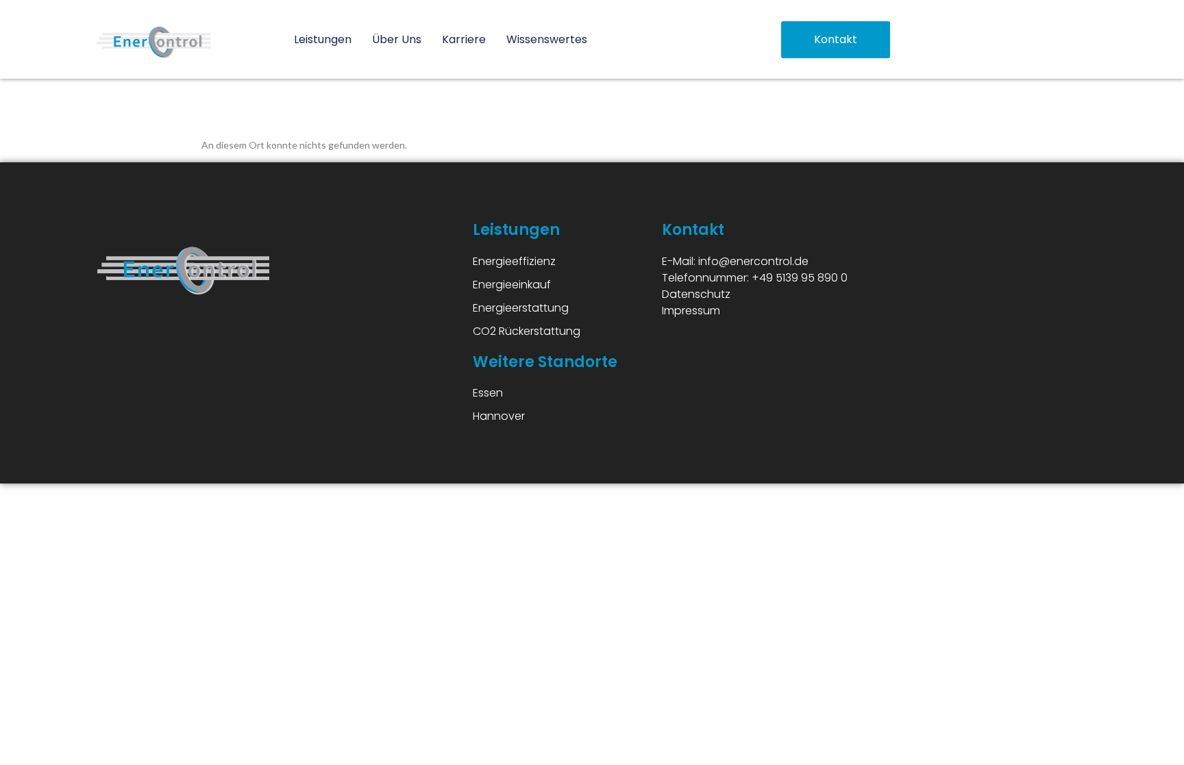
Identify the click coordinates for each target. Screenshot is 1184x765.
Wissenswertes (546, 39)
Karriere (464, 39)
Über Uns (396, 39)
